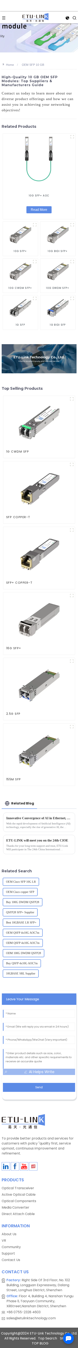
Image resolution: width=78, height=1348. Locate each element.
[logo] (35, 17)
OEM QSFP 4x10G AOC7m (22, 932)
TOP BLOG (40, 1343)
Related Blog (22, 803)
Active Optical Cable (19, 1194)
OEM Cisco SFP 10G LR (21, 881)
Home (10, 64)
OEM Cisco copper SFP (20, 892)
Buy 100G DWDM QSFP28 (22, 902)
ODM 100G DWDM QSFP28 (23, 953)
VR (4, 1240)
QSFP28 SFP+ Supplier (20, 912)
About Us (9, 1234)
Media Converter (15, 1207)
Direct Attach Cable (18, 1213)
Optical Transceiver (18, 1188)
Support (8, 1253)
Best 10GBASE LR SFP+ (21, 922)
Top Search (47, 1338)
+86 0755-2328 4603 (23, 1312)
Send (39, 1087)
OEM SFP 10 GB (33, 64)
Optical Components (19, 1201)
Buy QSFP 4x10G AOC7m (22, 963)
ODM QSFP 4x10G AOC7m (23, 943)
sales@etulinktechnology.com (31, 1318)
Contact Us (11, 1259)
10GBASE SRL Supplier (20, 973)
